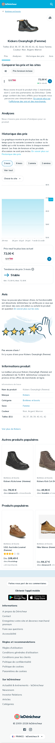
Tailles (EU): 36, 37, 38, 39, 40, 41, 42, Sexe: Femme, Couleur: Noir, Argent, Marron (27, 48)
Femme (26, 405)
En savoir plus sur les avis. (26, 308)
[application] (27, 213)
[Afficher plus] (4, 81)
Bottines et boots (13, 11)
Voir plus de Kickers (11, 429)
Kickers (26, 395)
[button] (5, 71)
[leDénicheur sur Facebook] (24, 729)
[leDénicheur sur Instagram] (30, 729)
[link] (17, 470)
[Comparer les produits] (50, 18)
